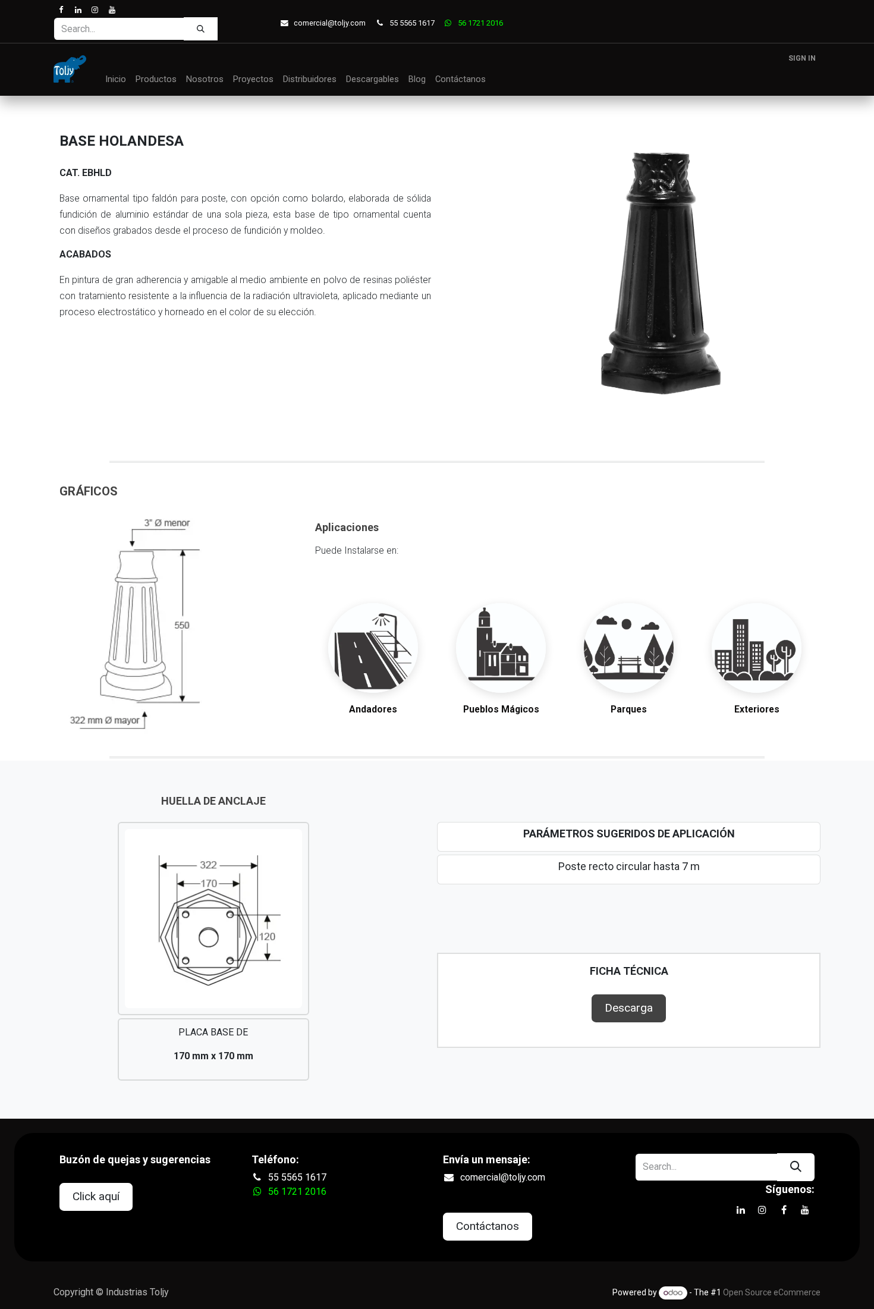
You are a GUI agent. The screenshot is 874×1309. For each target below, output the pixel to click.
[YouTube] (111, 9)
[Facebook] (61, 9)
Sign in (802, 58)
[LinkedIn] (77, 9)
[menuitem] (115, 79)
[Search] (201, 28)
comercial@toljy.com (330, 22)
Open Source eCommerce (771, 1292)
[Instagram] (94, 9)
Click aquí (96, 1196)
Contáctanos (487, 1226)
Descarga (629, 1008)
